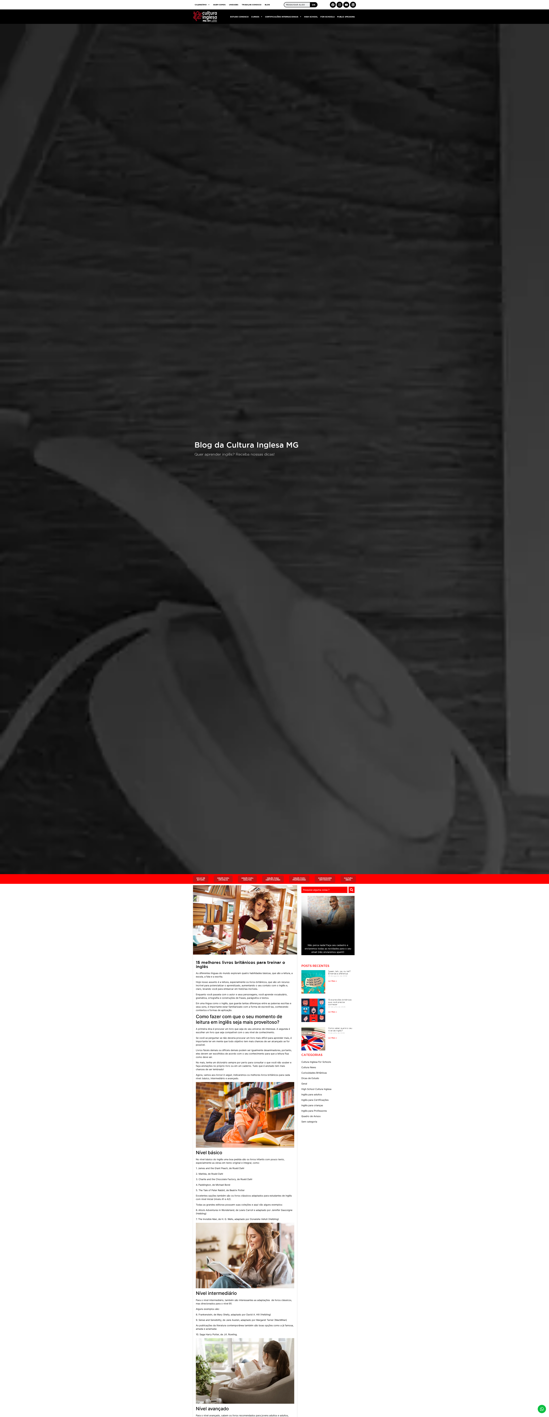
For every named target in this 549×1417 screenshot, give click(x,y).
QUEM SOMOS (219, 5)
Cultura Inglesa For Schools (316, 1061)
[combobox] (324, 890)
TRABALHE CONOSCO (251, 5)
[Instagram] (340, 5)
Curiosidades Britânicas (314, 1072)
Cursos (255, 17)
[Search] (352, 890)
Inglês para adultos (311, 1094)
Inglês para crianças (312, 1105)
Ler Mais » (332, 981)
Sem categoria (309, 1121)
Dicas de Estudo (310, 1078)
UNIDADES (233, 5)
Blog (267, 5)
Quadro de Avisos (311, 1116)
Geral (304, 1083)
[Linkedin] (353, 5)
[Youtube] (346, 5)
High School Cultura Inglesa (316, 1089)
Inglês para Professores (314, 1110)
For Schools (327, 17)
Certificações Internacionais (281, 17)
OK (314, 4)
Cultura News (308, 1067)
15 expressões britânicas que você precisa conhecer (340, 1002)
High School (311, 17)
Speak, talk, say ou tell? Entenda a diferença (339, 972)
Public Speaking (346, 17)
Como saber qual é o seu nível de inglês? (340, 1029)
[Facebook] (333, 5)
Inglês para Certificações (315, 1099)
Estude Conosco (239, 17)
